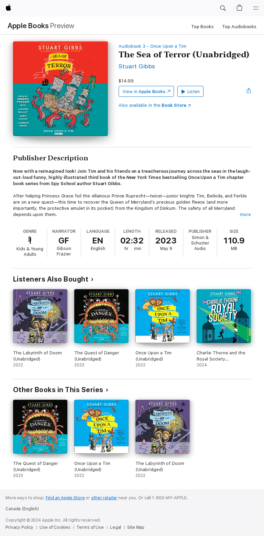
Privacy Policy (19, 527)
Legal (115, 527)
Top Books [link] (202, 26)
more (245, 214)
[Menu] (256, 8)
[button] (222, 8)
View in (143, 91)
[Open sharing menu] (248, 91)
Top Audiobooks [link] (239, 26)
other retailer (104, 497)
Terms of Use (90, 527)
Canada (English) (22, 508)
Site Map (135, 527)
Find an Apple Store (65, 497)
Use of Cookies (55, 527)
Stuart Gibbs (137, 66)
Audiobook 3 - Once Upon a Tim (152, 46)
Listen (193, 91)
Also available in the (152, 105)
